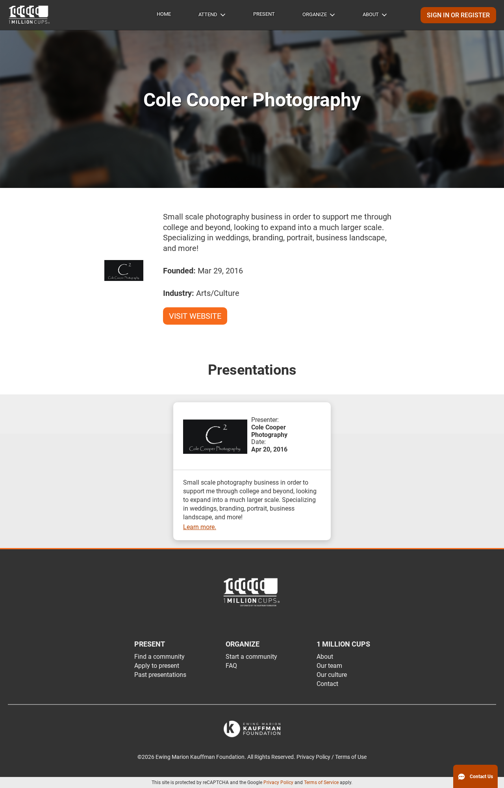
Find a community (159, 656)
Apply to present (156, 665)
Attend (207, 14)
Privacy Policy (278, 782)
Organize (314, 14)
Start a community (251, 656)
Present (264, 14)
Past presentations (160, 674)
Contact (327, 684)
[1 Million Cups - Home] (29, 15)
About (371, 14)
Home (164, 14)
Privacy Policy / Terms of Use (331, 757)
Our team (329, 665)
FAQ (231, 665)
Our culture (332, 674)
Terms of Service (321, 782)
